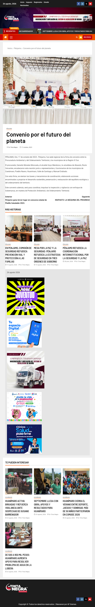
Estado (46, 2)
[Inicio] (5, 37)
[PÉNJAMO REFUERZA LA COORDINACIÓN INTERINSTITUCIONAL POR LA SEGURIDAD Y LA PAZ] (76, 228)
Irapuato (29, 2)
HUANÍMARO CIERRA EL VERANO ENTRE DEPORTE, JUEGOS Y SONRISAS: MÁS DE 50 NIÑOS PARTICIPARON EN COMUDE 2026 (76, 507)
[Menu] (11, 37)
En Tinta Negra (13, 147)
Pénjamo (9, 128)
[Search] (76, 37)
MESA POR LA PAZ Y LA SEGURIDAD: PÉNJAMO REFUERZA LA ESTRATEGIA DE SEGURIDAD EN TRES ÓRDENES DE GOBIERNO (47, 254)
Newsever (60, 604)
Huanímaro (8, 497)
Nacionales (24, 5)
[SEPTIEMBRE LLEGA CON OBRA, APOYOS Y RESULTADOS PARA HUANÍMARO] (47, 481)
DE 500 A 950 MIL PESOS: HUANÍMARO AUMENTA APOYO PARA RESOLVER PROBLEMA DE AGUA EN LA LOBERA (18, 561)
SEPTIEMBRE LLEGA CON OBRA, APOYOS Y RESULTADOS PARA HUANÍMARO (53, 31)
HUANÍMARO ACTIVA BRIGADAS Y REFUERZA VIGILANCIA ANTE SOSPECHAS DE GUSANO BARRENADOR (17, 507)
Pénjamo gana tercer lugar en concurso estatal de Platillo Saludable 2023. (26, 200)
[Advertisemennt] (62, 18)
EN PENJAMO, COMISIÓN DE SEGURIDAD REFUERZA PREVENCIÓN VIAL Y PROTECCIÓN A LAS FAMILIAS (18, 254)
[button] (11, 37)
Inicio (22, 2)
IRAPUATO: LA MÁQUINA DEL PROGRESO (72, 198)
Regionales (38, 2)
